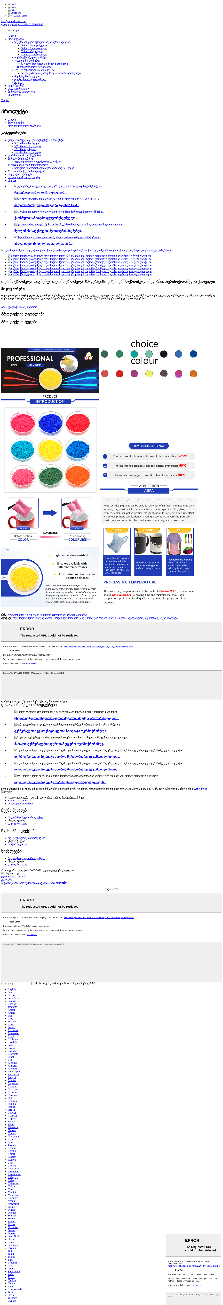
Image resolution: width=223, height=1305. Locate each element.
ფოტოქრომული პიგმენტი (30, 79)
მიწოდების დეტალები (21, 91)
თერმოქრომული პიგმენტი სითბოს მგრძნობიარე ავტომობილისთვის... (67, 756)
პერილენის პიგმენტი (27, 60)
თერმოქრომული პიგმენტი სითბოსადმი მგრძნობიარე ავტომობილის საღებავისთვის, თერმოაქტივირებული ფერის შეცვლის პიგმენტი (95, 618)
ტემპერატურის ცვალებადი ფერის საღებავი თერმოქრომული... (61, 731)
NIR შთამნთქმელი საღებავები (33, 66)
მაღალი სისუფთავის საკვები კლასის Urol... (46, 205)
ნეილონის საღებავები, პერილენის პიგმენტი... (48, 231)
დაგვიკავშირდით (19, 88)
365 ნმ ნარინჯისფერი (34, 45)
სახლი (12, 35)
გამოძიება (200, 788)
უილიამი (6, 879)
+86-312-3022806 (17, 800)
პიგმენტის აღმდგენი (27, 76)
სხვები (18, 82)
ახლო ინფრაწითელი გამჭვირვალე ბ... (43, 243)
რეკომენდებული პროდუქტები (26, 817)
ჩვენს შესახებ (16, 85)
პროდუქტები (16, 39)
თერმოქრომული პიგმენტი (30, 57)
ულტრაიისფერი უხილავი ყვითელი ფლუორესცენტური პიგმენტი (47, 614)
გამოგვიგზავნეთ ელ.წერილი (19, 307)
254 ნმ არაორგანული (34, 54)
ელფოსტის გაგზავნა (14, 876)
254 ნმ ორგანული (31, 51)
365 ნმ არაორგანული (34, 48)
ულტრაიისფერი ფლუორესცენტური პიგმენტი (42, 42)
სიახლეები (14, 94)
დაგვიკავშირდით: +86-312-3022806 (22, 24)
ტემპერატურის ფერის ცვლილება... (40, 192)
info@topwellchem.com (13, 21)
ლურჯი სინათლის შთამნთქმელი (34, 70)
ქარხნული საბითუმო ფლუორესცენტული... (46, 218)
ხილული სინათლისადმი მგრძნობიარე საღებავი (51, 73)
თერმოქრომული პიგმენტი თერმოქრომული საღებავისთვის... (60, 782)
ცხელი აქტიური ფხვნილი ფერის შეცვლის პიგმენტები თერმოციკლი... (66, 718)
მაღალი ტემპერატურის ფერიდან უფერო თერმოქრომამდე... (59, 744)
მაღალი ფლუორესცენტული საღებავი (44, 63)
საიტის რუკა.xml (17, 823)
